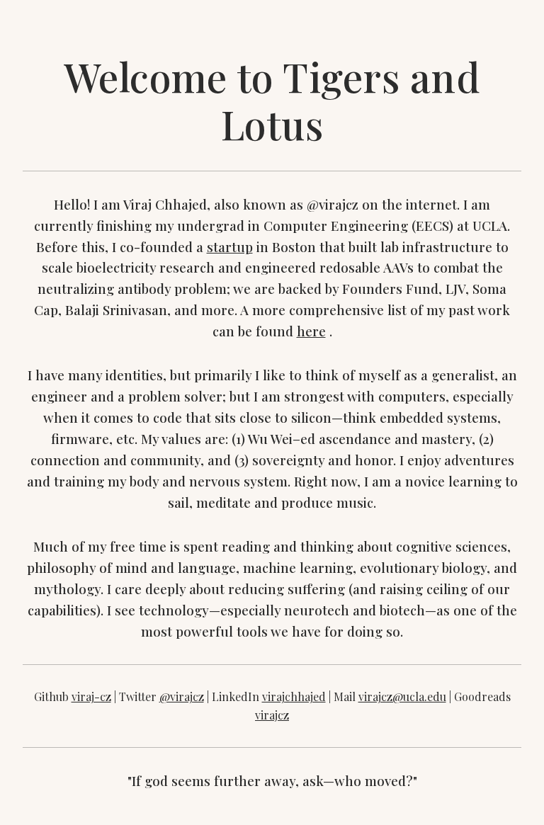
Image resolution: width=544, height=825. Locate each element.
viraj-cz (91, 696)
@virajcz (181, 696)
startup (230, 247)
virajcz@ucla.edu (402, 696)
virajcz (272, 714)
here (311, 331)
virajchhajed (294, 696)
